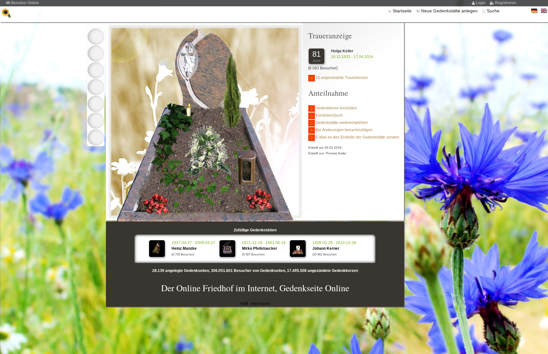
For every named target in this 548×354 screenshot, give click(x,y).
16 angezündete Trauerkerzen (342, 77)
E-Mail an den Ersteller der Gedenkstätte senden (357, 137)
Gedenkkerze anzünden (336, 108)
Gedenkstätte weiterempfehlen (342, 122)
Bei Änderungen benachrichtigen (344, 130)
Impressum (260, 303)
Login (481, 3)
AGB (244, 303)
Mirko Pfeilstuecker (259, 248)
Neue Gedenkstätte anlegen (450, 10)
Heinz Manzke (184, 248)
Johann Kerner (325, 248)
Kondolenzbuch (329, 115)
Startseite (403, 10)
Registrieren (505, 3)
